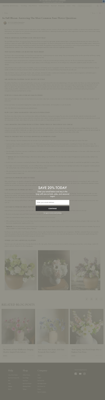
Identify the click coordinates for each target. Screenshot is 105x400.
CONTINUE (52, 209)
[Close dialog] (104, 1)
